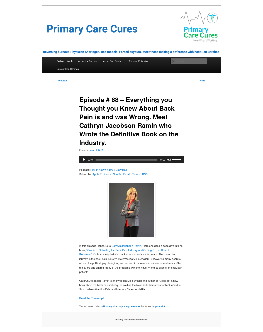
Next (203, 80)
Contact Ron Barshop (68, 69)
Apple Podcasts (101, 174)
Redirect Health (64, 61)
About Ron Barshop (113, 61)
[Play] (84, 159)
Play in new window (101, 169)
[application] (131, 159)
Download (121, 169)
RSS (145, 174)
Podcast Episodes (138, 61)
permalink (160, 306)
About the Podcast (88, 61)
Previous (61, 80)
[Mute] (169, 159)
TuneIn (136, 174)
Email (126, 174)
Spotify (117, 174)
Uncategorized (110, 306)
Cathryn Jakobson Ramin (126, 246)
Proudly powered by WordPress (131, 319)
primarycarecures (130, 306)
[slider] (177, 159)
